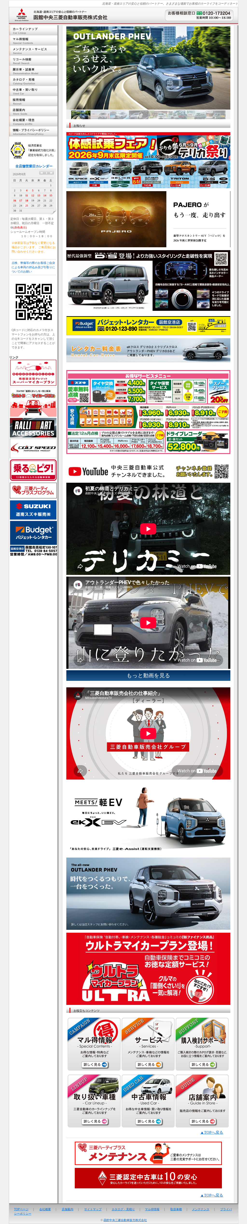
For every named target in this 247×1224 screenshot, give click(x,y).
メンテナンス (200, 1209)
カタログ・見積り (123, 1209)
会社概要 (45, 1209)
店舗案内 (67, 1209)
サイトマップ (93, 1209)
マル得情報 (152, 1209)
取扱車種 (176, 1209)
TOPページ (21, 1209)
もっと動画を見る (148, 675)
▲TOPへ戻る (211, 1132)
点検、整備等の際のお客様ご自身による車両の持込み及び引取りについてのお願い (33, 267)
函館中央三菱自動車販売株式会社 (125, 1220)
